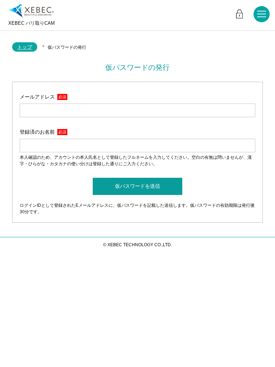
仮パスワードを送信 (137, 186)
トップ (24, 47)
